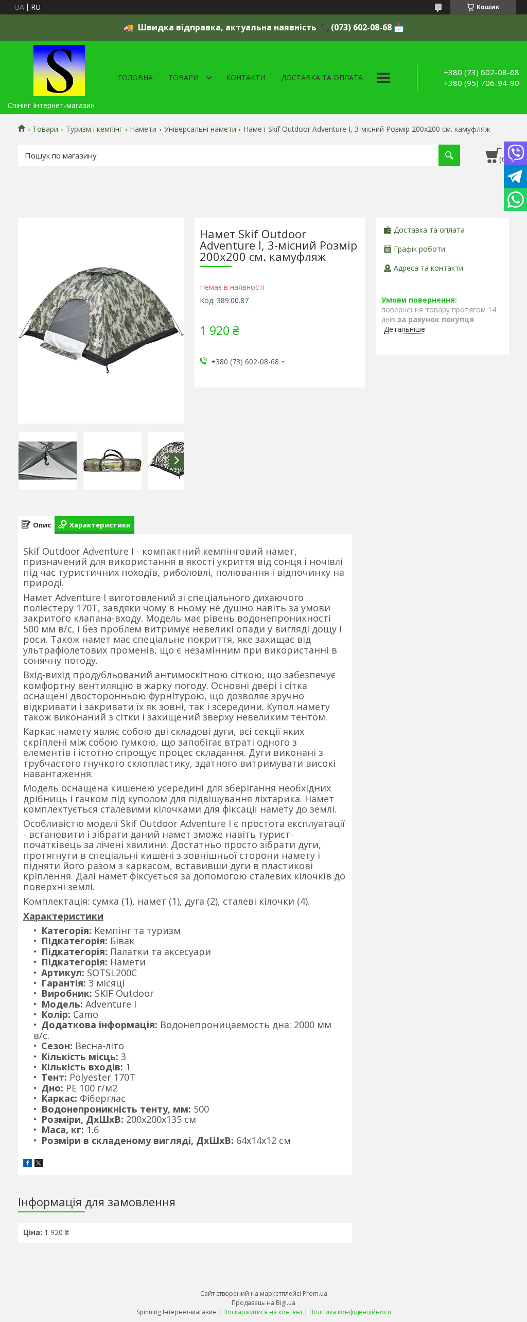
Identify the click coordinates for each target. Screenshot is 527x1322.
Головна (135, 77)
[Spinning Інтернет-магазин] (59, 68)
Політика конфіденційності (350, 1312)
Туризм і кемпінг (94, 129)
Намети (143, 129)
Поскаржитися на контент (263, 1312)
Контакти (246, 77)
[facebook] (27, 1164)
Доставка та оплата (322, 77)
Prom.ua (315, 1293)
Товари (183, 77)
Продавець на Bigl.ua (263, 1302)
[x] (38, 1164)
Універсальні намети (200, 129)
